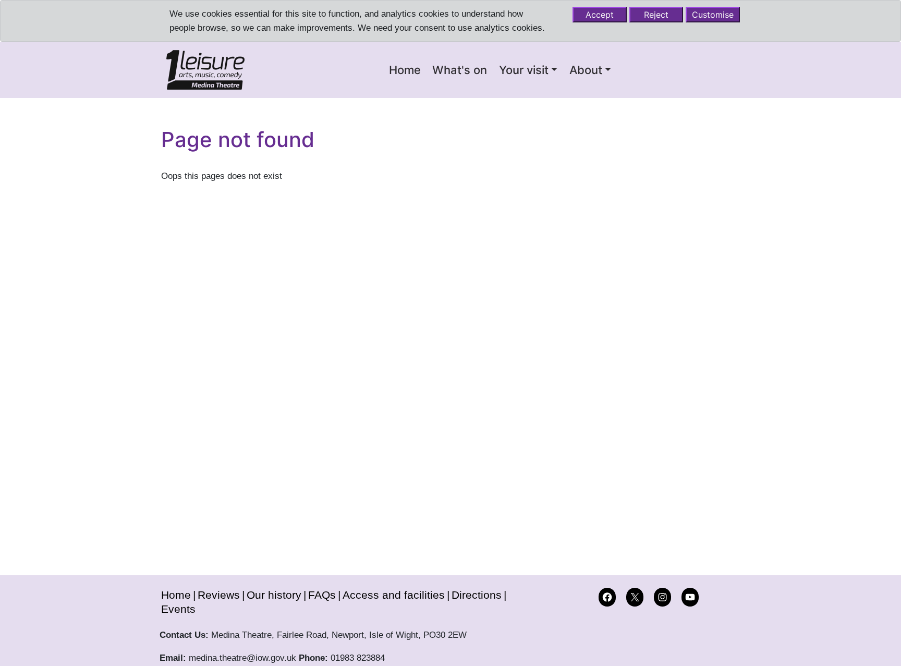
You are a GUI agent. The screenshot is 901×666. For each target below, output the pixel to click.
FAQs (322, 595)
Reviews (219, 595)
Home (405, 70)
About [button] (585, 70)
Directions (477, 595)
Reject (656, 14)
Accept (600, 14)
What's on (459, 70)
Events (178, 608)
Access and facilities (394, 595)
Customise (713, 14)
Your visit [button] (524, 70)
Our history (274, 595)
